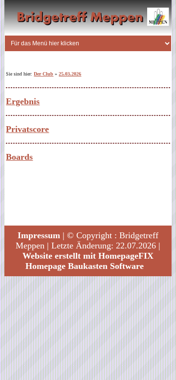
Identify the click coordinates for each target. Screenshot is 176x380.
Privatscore (27, 129)
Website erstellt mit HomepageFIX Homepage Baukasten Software (88, 261)
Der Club (43, 73)
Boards (19, 157)
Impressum (39, 235)
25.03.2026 (70, 73)
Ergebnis (23, 101)
